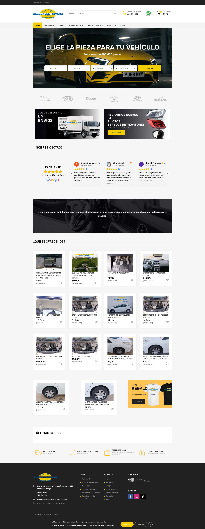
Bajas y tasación (95, 26)
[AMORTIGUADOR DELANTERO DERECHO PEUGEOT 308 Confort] (120, 346)
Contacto (111, 26)
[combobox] (55, 68)
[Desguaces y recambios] (43, 14)
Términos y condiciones (91, 493)
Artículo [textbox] (124, 68)
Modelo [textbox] (77, 68)
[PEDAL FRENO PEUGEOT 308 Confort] (120, 262)
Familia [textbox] (100, 68)
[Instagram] (136, 496)
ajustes (111, 525)
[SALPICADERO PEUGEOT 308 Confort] (156, 262)
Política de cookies (89, 489)
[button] (167, 173)
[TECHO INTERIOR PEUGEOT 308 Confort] (49, 304)
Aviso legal (86, 486)
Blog (122, 26)
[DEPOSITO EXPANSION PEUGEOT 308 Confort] (156, 304)
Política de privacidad (90, 482)
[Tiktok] (143, 496)
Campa (61, 26)
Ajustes (141, 524)
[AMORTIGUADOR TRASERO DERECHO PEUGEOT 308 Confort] (50, 392)
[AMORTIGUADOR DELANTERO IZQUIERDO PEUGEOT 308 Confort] (156, 346)
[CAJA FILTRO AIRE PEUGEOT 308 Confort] (85, 304)
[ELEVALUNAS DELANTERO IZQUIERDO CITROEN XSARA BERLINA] (85, 263)
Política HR (86, 479)
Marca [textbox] (53, 68)
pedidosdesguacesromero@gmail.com (52, 499)
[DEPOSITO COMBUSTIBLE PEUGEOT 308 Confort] (120, 304)
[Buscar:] (92, 13)
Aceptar (127, 524)
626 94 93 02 (132, 14)
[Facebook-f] (130, 496)
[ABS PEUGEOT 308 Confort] (85, 346)
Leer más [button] (110, 184)
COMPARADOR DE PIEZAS (41, 2)
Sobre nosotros (76, 26)
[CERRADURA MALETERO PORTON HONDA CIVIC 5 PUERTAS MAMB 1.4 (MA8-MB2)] (49, 263)
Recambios (49, 26)
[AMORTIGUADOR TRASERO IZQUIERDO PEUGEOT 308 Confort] (99, 392)
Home (37, 26)
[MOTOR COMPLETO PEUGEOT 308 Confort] (49, 346)
